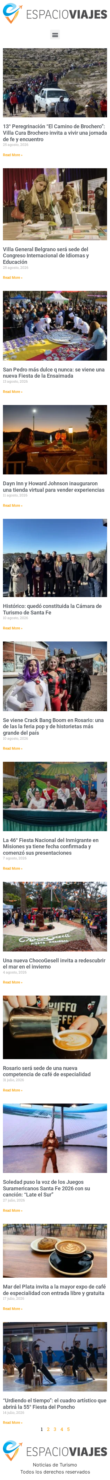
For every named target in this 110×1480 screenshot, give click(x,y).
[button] (55, 34)
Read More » (13, 155)
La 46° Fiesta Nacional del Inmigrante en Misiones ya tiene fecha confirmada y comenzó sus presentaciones (51, 846)
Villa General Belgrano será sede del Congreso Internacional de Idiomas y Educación (46, 255)
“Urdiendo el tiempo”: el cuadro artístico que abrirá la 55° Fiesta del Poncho (54, 1403)
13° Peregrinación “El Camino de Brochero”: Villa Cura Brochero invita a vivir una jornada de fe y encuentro (55, 132)
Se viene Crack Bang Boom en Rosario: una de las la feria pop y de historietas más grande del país (53, 726)
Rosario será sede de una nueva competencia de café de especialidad (47, 1071)
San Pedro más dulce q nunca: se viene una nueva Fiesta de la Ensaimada (54, 372)
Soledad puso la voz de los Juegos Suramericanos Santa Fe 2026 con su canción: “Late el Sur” (46, 1188)
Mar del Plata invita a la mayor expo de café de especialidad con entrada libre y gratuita (54, 1290)
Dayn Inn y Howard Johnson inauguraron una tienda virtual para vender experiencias (53, 486)
